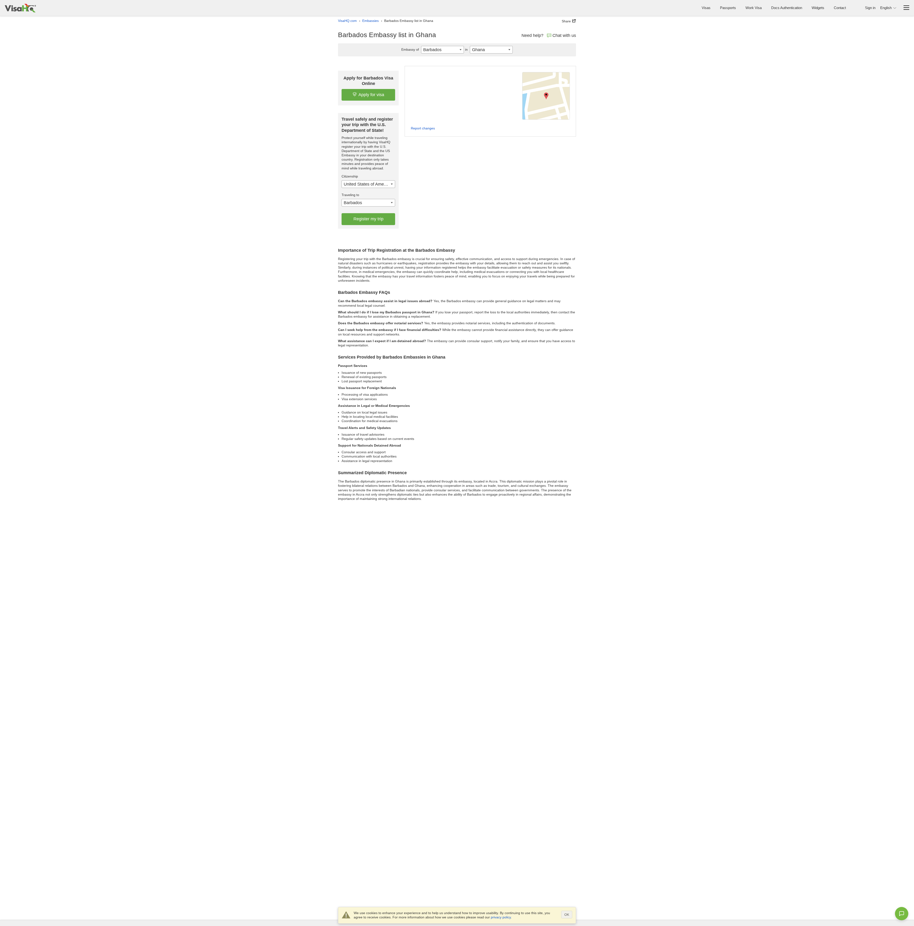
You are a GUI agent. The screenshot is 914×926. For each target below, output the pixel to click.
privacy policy (501, 917)
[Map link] (546, 96)
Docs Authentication (786, 8)
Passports (728, 8)
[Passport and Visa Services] (20, 8)
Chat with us (564, 35)
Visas (706, 8)
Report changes (423, 128)
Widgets (818, 8)
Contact (840, 8)
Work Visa (753, 8)
